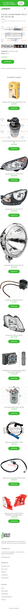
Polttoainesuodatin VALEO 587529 (14, 407)
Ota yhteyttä (4, 591)
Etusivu (3, 19)
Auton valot (4, 569)
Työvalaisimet (5, 578)
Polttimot (3, 572)
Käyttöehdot (4, 594)
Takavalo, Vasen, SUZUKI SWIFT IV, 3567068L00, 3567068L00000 (14, 514)
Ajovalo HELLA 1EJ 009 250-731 (14, 174)
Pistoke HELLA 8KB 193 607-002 (14, 300)
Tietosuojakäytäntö (6, 596)
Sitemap (3, 599)
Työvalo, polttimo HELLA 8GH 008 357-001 (14, 102)
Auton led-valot (5, 566)
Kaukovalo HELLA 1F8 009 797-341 (14, 265)
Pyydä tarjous (21, 3)
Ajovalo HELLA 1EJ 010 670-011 (14, 209)
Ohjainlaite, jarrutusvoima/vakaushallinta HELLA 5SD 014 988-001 (14, 371)
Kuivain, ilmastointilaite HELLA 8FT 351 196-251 (14, 141)
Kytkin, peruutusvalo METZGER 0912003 (14, 478)
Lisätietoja (7, 61)
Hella (16, 51)
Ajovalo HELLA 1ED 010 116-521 (14, 335)
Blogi (2, 588)
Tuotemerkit (11, 51)
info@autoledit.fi (5, 557)
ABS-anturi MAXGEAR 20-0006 (14, 442)
